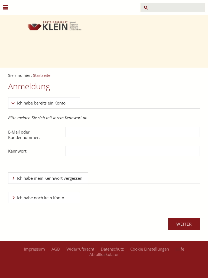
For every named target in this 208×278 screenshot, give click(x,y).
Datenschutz (112, 249)
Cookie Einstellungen (149, 249)
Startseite (41, 75)
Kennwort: (17, 151)
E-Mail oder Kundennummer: (24, 134)
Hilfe (180, 249)
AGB (55, 249)
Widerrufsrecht (80, 249)
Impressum (34, 249)
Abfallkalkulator (104, 254)
